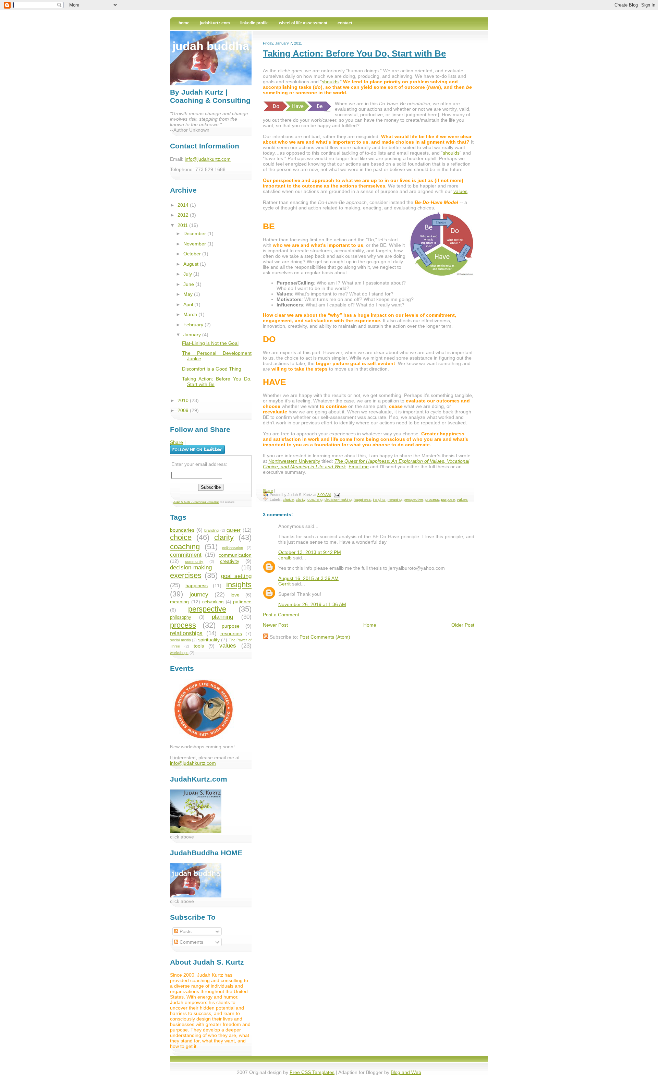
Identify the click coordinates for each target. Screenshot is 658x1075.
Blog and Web (406, 1072)
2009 (184, 410)
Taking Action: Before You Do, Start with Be (354, 53)
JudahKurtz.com (215, 23)
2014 (184, 205)
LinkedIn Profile (254, 23)
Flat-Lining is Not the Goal (210, 343)
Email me (359, 466)
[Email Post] (336, 495)
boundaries (182, 530)
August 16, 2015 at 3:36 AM (308, 578)
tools (199, 646)
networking (212, 602)
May (188, 294)
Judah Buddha (210, 45)
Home (184, 23)
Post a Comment (281, 614)
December (195, 233)
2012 (184, 215)
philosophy (180, 617)
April (188, 304)
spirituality (209, 639)
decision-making (338, 499)
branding (211, 530)
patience (242, 601)
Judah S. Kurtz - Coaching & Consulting (196, 502)
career (234, 530)
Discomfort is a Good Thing (211, 369)
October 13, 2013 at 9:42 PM (309, 552)
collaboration (232, 548)
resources (231, 633)
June (189, 284)
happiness (362, 499)
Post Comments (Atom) (325, 637)
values (460, 191)
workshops (179, 653)
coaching (314, 499)
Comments (190, 942)
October (192, 253)
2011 (183, 225)
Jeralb (285, 557)
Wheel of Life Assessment (303, 23)
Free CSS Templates (312, 1072)
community (194, 561)
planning (222, 617)
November (195, 243)
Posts (185, 931)
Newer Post (275, 625)
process (432, 499)
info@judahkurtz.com (208, 159)
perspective (413, 499)
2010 (184, 400)
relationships (186, 633)
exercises (186, 575)
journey (199, 594)
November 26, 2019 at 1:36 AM (312, 604)
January (192, 334)
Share (268, 490)
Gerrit (284, 584)
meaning (395, 499)
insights (379, 499)
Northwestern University (294, 461)
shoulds (330, 81)
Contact (345, 23)
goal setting (236, 576)
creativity (229, 561)
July (188, 274)
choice (288, 499)
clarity (300, 499)
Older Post (462, 625)
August (191, 264)
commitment (186, 555)
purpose (448, 499)
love (235, 594)
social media (180, 640)
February (194, 324)
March (190, 314)
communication (235, 555)
